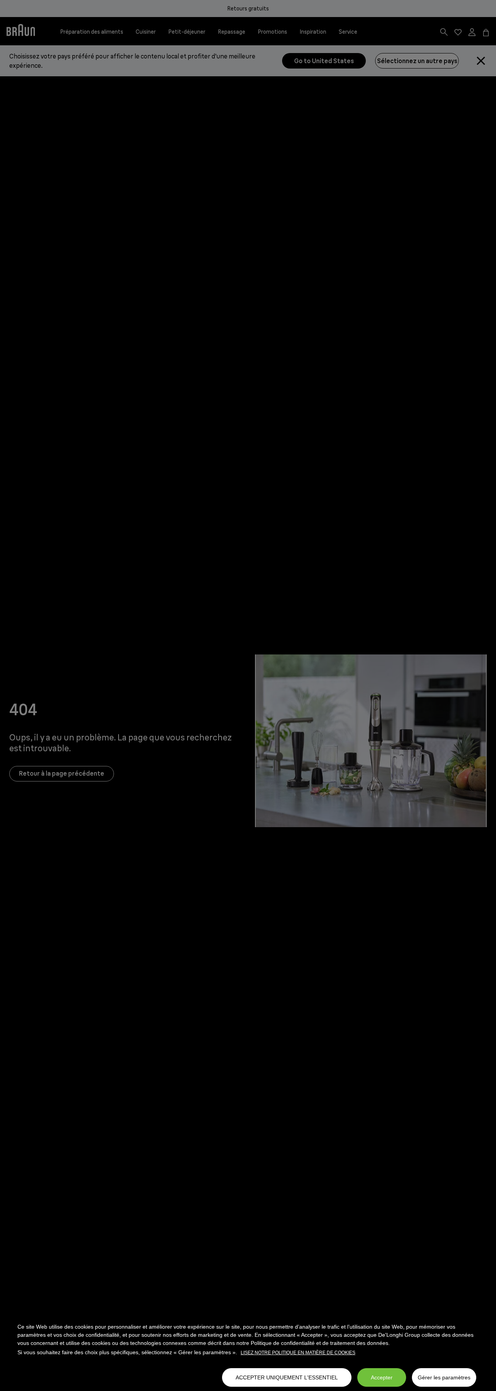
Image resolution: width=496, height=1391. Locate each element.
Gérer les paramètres (444, 1377)
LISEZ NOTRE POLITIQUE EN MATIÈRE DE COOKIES (298, 1352)
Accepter (382, 1377)
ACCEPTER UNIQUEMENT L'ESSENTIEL (287, 1377)
